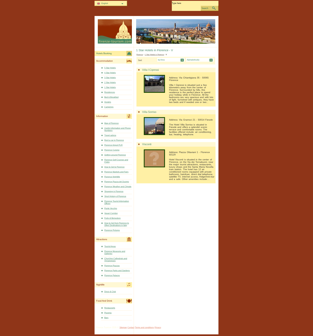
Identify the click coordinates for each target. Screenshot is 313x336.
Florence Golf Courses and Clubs (116, 161)
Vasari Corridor (111, 213)
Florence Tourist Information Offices (116, 202)
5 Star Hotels (110, 68)
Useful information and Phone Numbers (117, 129)
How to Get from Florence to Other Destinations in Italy (116, 224)
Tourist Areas (110, 246)
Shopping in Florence (113, 191)
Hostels (107, 102)
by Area (161, 60)
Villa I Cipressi (150, 70)
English (104, 3)
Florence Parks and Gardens (117, 270)
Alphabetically (193, 60)
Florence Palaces (112, 275)
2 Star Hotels (110, 82)
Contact (130, 327)
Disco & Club (110, 291)
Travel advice (110, 135)
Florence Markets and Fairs (116, 172)
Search (204, 8)
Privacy (158, 327)
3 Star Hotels (110, 77)
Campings (108, 107)
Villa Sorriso (149, 112)
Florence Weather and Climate (117, 186)
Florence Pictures (112, 230)
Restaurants (109, 308)
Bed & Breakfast (111, 97)
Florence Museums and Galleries (114, 252)
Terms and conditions (144, 327)
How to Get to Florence (114, 167)
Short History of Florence (115, 196)
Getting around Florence (115, 155)
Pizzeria (108, 313)
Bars (106, 318)
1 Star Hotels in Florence (154, 54)
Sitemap (123, 327)
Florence (139, 54)
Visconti (146, 144)
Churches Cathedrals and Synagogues (115, 259)
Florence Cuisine (111, 150)
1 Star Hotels (110, 87)
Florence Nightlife (112, 177)
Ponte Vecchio (110, 208)
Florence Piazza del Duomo (116, 182)
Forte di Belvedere (112, 218)
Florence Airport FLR (113, 145)
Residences (109, 92)
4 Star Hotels (110, 73)
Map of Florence (111, 123)
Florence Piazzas (112, 266)
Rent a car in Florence (114, 140)
